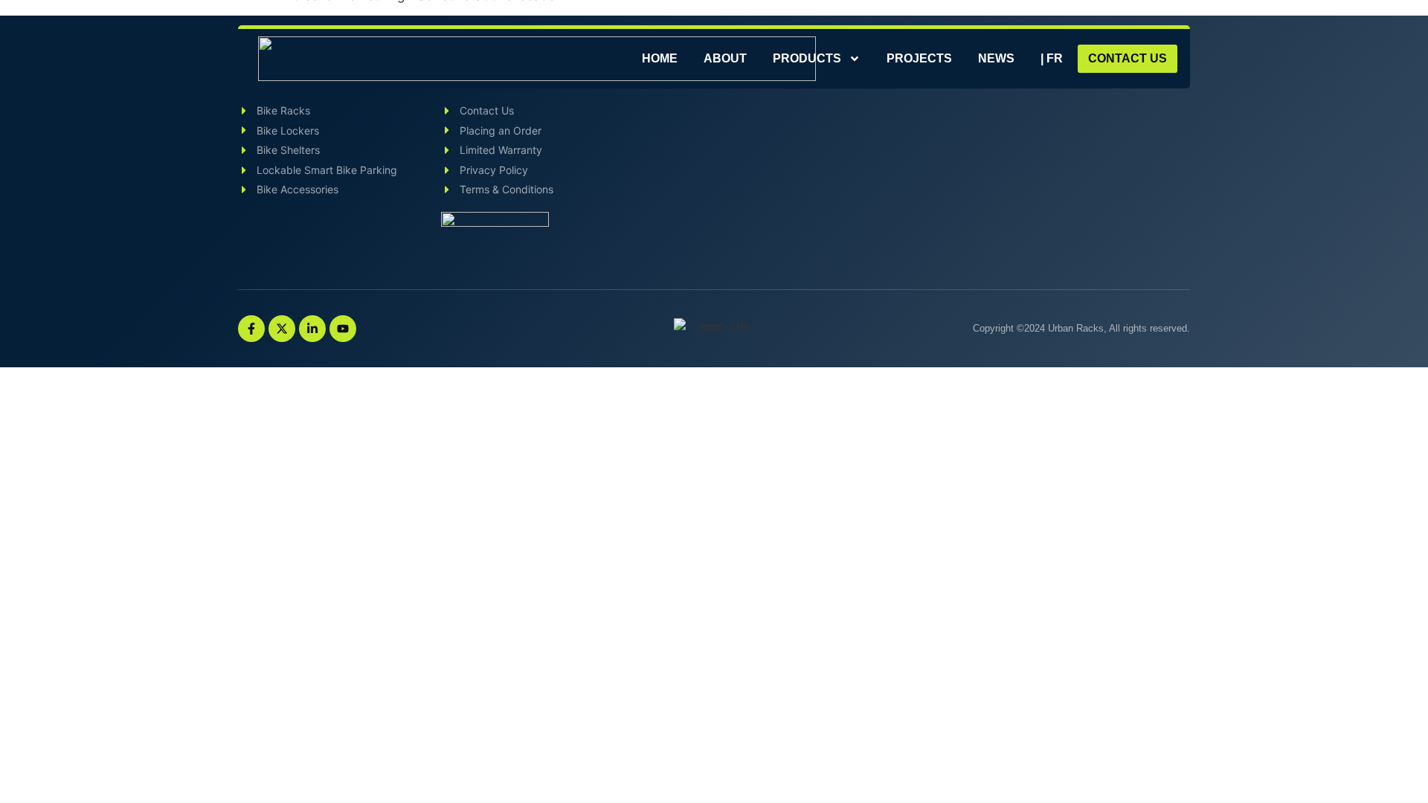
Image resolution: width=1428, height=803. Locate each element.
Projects (919, 58)
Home (660, 58)
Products (807, 58)
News (996, 58)
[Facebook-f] (251, 328)
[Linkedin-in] (312, 328)
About (725, 58)
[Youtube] (342, 328)
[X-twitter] (281, 328)
